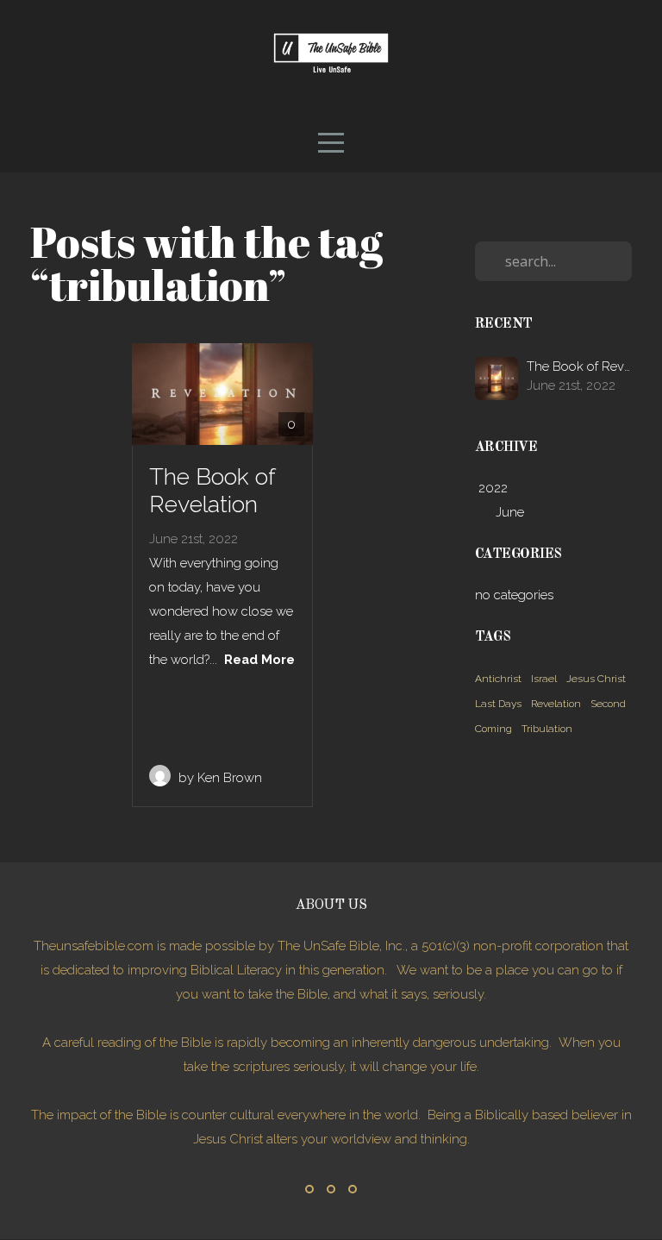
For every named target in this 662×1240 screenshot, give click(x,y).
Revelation (556, 704)
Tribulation (546, 729)
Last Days (498, 704)
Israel (544, 679)
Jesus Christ (596, 679)
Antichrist (498, 679)
